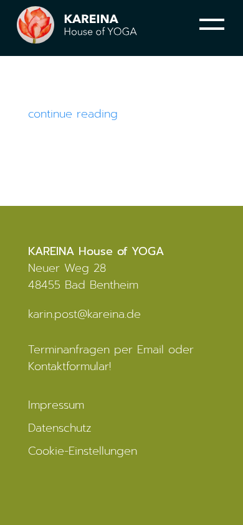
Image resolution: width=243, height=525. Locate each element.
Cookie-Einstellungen (82, 451)
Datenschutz (60, 428)
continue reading (73, 114)
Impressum (56, 405)
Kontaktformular (68, 366)
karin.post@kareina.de (84, 314)
